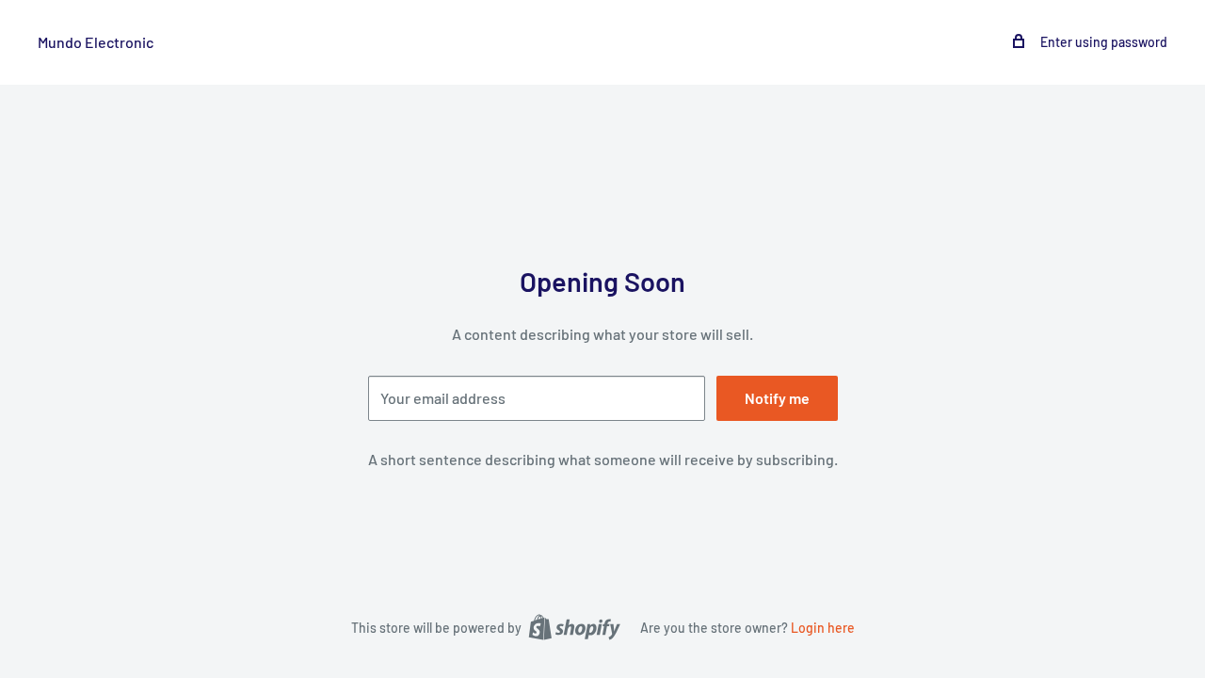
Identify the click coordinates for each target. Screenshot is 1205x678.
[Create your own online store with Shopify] (574, 626)
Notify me (777, 398)
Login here (823, 628)
